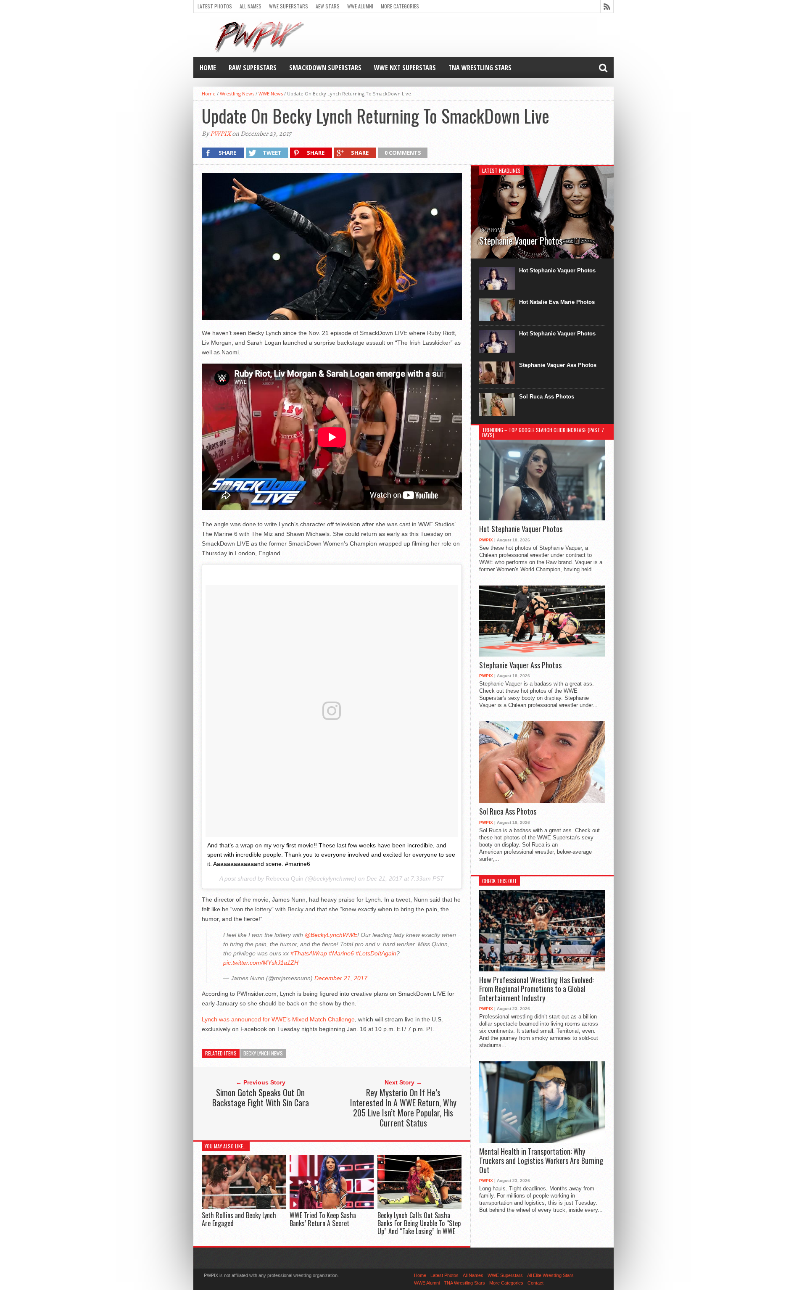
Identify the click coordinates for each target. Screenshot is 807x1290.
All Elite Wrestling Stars (550, 1275)
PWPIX (220, 133)
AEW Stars (328, 6)
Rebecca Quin (284, 878)
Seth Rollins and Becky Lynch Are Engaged (239, 1219)
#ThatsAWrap (308, 953)
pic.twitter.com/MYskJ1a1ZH (260, 962)
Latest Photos (215, 6)
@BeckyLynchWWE (331, 934)
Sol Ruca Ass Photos (546, 396)
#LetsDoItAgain (376, 953)
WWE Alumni (360, 6)
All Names (250, 6)
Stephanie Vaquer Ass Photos (557, 365)
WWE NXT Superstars (405, 67)
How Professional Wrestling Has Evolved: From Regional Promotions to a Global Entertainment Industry (536, 989)
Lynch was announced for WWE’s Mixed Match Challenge (278, 1019)
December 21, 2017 (340, 978)
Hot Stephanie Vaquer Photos (557, 270)
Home (208, 67)
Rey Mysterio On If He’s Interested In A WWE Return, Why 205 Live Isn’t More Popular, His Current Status (403, 1107)
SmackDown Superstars (325, 67)
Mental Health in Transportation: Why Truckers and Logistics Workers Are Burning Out (541, 1160)
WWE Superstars (288, 6)
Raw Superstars (253, 67)
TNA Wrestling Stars (480, 67)
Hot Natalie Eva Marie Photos (557, 302)
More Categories (400, 6)
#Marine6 (341, 953)
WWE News (270, 93)
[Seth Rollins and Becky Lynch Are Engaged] (244, 1207)
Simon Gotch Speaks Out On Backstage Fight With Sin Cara (260, 1097)
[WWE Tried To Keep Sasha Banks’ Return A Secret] (332, 1207)
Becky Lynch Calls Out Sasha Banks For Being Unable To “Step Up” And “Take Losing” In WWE (419, 1223)
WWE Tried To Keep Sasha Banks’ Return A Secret (323, 1219)
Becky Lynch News (263, 1053)
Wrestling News (237, 93)
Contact (535, 1282)
